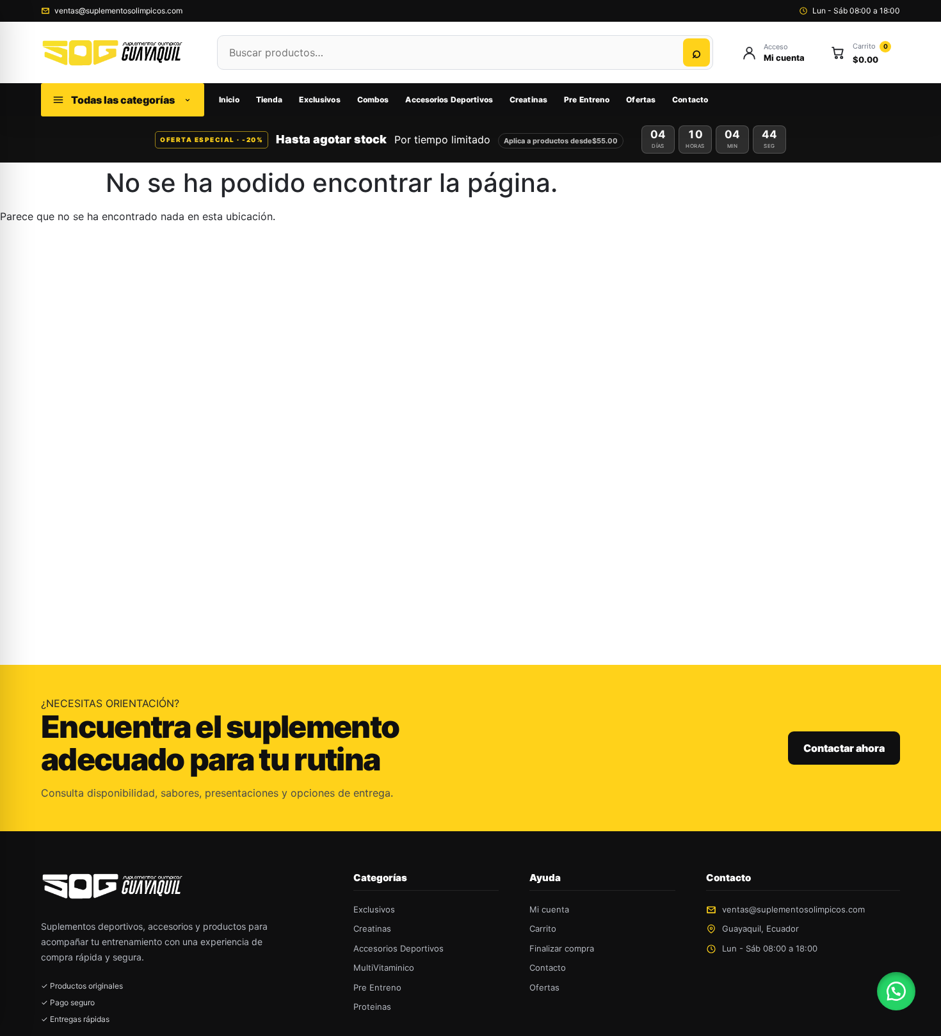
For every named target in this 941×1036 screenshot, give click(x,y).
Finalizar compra (561, 948)
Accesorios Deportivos (449, 99)
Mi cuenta (549, 909)
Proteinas (372, 1006)
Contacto (690, 99)
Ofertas (640, 99)
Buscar (696, 52)
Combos (373, 99)
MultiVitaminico (383, 967)
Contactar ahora (844, 748)
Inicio (229, 99)
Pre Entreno (586, 99)
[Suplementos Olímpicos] (116, 52)
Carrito (542, 928)
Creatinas (528, 99)
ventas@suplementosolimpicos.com (118, 10)
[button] (896, 991)
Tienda (269, 99)
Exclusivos (319, 99)
